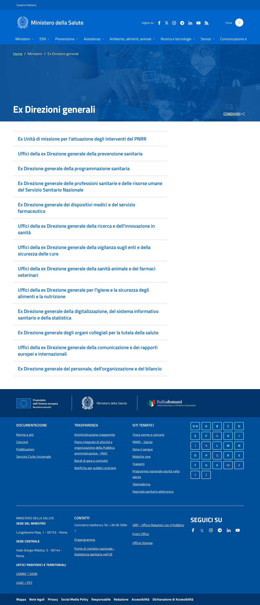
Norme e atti (25, 434)
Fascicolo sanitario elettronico (152, 491)
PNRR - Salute (142, 441)
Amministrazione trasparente (94, 434)
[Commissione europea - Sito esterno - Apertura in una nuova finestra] (37, 403)
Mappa (21, 599)
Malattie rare (141, 456)
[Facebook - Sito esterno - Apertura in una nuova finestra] (158, 22)
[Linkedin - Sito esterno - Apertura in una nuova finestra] (189, 22)
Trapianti (138, 463)
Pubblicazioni (25, 449)
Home (17, 53)
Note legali (36, 599)
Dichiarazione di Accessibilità (173, 599)
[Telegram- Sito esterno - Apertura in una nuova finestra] (181, 22)
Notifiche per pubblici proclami (95, 467)
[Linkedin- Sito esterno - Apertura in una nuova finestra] (228, 529)
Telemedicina (141, 484)
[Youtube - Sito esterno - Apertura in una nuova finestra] (197, 22)
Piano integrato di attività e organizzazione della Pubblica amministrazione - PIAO (94, 447)
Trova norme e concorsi (148, 434)
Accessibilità (140, 599)
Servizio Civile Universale (33, 456)
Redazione (121, 599)
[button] (239, 22)
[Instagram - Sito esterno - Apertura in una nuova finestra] (172, 22)
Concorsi (22, 441)
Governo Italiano (26, 5)
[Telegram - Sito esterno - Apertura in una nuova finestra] (219, 529)
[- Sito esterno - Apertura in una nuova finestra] (237, 529)
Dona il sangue (142, 449)
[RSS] (205, 22)
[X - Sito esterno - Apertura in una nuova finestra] (166, 22)
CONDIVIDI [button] (231, 114)
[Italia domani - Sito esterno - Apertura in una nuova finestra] (173, 403)
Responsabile (100, 599)
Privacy (53, 599)
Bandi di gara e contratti (91, 460)
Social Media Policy (74, 599)
